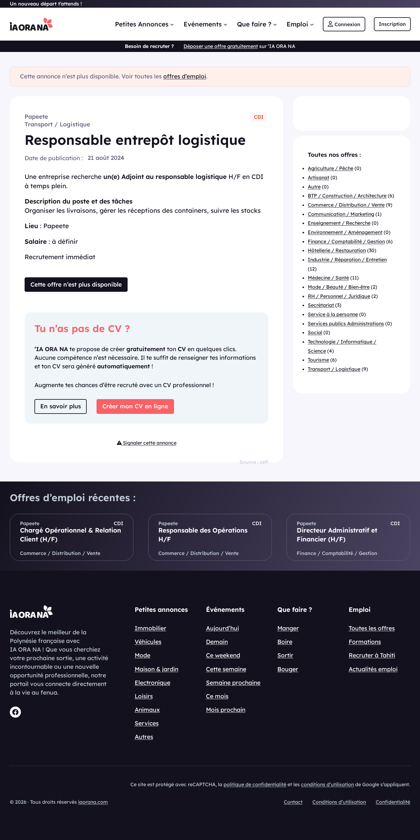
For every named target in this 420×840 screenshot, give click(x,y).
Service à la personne (333, 314)
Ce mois (217, 696)
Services (147, 723)
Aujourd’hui (222, 628)
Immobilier (150, 628)
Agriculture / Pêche (330, 168)
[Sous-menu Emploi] (312, 24)
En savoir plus (60, 406)
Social (315, 332)
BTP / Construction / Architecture (347, 195)
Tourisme (318, 360)
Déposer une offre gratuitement (221, 46)
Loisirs (144, 696)
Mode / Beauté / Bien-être (339, 287)
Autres (144, 736)
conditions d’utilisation (327, 784)
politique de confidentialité (255, 784)
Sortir (285, 655)
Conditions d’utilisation (339, 802)
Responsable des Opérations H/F (203, 534)
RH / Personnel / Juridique (339, 296)
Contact (293, 802)
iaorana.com (93, 802)
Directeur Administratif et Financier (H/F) (337, 534)
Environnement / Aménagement (345, 232)
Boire (284, 641)
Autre (314, 186)
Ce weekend (223, 655)
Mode (142, 655)
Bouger (287, 669)
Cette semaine (226, 669)
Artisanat (318, 177)
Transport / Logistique (57, 124)
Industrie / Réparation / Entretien (347, 259)
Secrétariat (321, 305)
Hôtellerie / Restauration (337, 250)
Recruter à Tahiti (372, 655)
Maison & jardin (156, 669)
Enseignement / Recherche (339, 223)
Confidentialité (393, 802)
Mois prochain (225, 709)
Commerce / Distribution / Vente (346, 205)
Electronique (152, 682)
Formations (365, 641)
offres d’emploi (184, 76)
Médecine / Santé (328, 278)
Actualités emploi (373, 669)
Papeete (36, 116)
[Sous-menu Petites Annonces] (172, 24)
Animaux (147, 709)
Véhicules (148, 641)
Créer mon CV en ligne (135, 406)
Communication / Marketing (341, 214)
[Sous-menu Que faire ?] (275, 24)
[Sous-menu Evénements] (225, 24)
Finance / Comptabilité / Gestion (346, 241)
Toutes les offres (372, 628)
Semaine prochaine (233, 682)
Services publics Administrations (346, 323)
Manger (288, 628)
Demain (217, 641)
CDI (258, 117)
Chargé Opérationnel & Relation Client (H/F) (70, 534)
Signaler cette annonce (149, 443)
